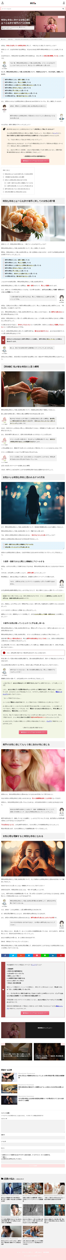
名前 (3, 1134)
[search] (63, 8)
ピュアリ (55, 133)
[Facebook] (5, 955)
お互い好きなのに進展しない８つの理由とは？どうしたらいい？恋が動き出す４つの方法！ (33, 1242)
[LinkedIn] (53, 955)
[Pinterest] (61, 955)
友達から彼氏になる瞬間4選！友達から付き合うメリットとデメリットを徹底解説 (33, 1199)
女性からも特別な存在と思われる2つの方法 (15, 180)
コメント (4, 1118)
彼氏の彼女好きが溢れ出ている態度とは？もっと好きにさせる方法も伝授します (41, 1088)
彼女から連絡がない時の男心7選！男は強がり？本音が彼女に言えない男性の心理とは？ (54, 1220)
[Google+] (21, 955)
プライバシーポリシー (27, 1252)
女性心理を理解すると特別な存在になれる (14, 191)
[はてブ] (29, 955)
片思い (10, 28)
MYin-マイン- (38, 1255)
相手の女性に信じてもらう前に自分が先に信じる (16, 189)
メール (3, 1141)
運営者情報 (46, 1252)
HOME (4, 39)
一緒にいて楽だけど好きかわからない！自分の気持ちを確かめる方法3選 (54, 1198)
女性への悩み (6, 28)
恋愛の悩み (22, 27)
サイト (3, 1148)
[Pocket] (37, 955)
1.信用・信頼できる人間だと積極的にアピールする (19, 183)
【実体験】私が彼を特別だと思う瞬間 (13, 177)
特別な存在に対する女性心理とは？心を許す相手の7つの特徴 (28, 39)
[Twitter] (13, 955)
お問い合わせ (38, 1252)
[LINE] (45, 955)
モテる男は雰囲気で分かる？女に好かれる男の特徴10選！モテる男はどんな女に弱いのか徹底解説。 (11, 1220)
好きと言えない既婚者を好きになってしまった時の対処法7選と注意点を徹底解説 (41, 1076)
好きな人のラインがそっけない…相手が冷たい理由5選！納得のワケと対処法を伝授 (11, 1242)
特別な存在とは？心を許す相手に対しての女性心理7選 (18, 174)
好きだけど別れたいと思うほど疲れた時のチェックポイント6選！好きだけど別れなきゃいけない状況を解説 (33, 1220)
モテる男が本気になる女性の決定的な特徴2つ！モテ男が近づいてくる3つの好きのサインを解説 (41, 1099)
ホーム (18, 1252)
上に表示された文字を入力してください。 (12, 1158)
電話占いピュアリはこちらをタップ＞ (36, 161)
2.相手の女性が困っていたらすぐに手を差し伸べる (19, 186)
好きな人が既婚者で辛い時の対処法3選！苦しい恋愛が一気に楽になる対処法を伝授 (11, 1199)
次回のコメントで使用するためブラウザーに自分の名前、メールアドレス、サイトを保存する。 (26, 1154)
